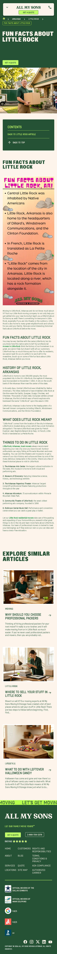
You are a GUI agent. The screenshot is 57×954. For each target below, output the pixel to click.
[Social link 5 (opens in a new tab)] (50, 943)
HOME (8, 848)
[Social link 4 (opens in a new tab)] (44, 943)
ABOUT (8, 855)
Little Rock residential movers (21, 517)
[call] (50, 7)
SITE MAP (23, 869)
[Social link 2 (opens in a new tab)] (31, 943)
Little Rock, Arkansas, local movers (17, 445)
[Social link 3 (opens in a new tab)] (38, 943)
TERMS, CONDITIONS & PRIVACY (39, 857)
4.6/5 (14, 910)
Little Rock (33, 19)
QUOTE (21, 865)
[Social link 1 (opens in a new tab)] (25, 943)
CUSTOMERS (24, 848)
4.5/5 (14, 921)
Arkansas (16, 19)
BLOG (20, 855)
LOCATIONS (10, 869)
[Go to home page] (3, 19)
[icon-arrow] (50, 615)
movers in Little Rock (11, 345)
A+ (13, 932)
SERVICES (10, 865)
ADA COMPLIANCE (41, 865)
